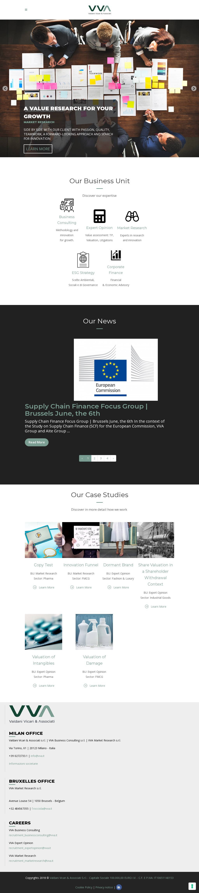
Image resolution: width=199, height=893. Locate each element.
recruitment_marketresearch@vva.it (31, 861)
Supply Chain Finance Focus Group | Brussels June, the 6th (86, 409)
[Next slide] (193, 88)
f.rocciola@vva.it (42, 808)
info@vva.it (38, 756)
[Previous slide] (5, 88)
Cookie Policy (83, 887)
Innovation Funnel (80, 565)
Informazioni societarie (23, 763)
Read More (37, 442)
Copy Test (43, 565)
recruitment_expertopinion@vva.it (30, 848)
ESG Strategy (83, 273)
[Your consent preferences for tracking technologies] (192, 886)
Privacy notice (104, 887)
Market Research (132, 228)
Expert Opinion (99, 228)
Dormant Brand (118, 565)
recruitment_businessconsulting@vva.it (33, 835)
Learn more (38, 148)
